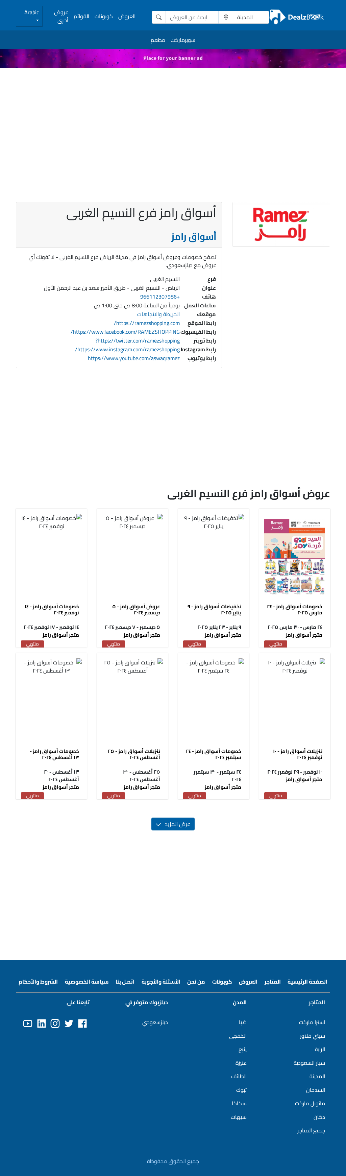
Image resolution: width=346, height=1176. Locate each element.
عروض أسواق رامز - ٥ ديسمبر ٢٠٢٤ (136, 609)
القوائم (81, 16)
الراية (320, 1049)
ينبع (243, 1049)
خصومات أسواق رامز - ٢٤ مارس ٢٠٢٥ (294, 609)
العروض (126, 16)
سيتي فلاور (312, 1036)
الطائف (239, 1076)
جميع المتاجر (311, 1130)
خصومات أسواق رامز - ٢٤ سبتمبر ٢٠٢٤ (213, 754)
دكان (319, 1117)
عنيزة (241, 1063)
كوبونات (104, 16)
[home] (297, 17)
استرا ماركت (312, 1022)
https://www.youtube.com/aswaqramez (134, 358)
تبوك (241, 1090)
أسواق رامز (193, 236)
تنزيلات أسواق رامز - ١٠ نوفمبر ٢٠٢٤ (297, 754)
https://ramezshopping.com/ (147, 323)
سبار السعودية (309, 1063)
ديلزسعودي (155, 1022)
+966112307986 (160, 296)
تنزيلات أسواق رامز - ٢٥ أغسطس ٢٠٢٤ (134, 754)
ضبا (243, 1022)
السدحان (315, 1090)
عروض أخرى (61, 16)
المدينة (317, 1076)
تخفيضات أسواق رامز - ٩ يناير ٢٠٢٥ (214, 609)
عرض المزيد (175, 824)
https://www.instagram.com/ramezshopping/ (127, 349)
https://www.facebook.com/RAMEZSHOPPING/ (125, 332)
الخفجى (238, 1036)
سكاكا (239, 1103)
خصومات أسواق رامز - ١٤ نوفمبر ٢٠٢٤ (52, 609)
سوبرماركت (183, 40)
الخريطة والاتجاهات (158, 314)
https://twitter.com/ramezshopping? (137, 340)
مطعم (158, 40)
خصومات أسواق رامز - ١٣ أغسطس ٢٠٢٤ (54, 754)
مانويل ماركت (310, 1103)
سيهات (239, 1117)
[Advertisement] (173, 120)
